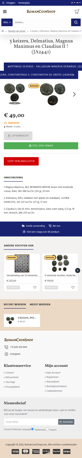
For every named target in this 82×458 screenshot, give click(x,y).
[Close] (65, 199)
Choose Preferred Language (31, 229)
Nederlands (28, 238)
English (37, 238)
